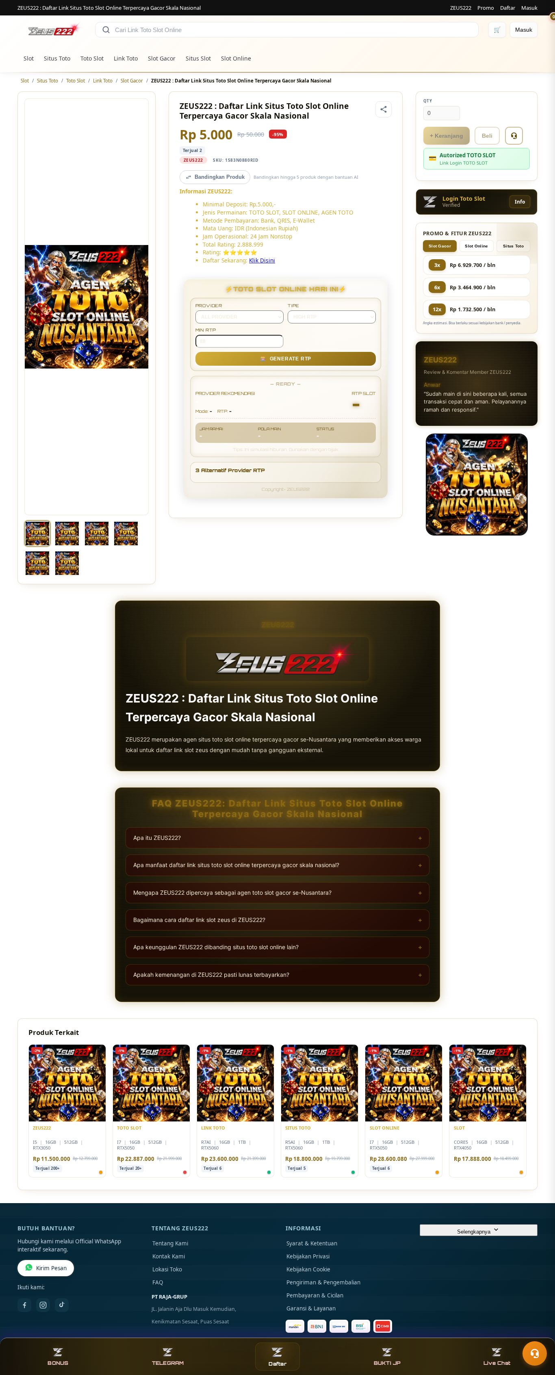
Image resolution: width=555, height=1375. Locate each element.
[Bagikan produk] (383, 109)
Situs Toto (57, 58)
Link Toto (126, 58)
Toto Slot (92, 58)
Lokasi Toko (167, 1269)
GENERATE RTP (285, 359)
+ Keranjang (446, 135)
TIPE (293, 305)
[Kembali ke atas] (537, 1333)
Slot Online (236, 58)
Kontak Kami (168, 1256)
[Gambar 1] (37, 534)
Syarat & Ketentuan (311, 1243)
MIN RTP (206, 329)
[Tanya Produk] (514, 136)
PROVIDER (208, 305)
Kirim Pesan (51, 1268)
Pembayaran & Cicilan (314, 1295)
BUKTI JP (387, 1363)
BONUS (58, 1363)
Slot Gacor (162, 58)
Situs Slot (198, 58)
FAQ (157, 1282)
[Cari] (106, 30)
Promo (485, 7)
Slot (29, 58)
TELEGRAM (168, 1363)
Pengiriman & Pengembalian (323, 1282)
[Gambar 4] (126, 534)
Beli (487, 135)
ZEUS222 (460, 7)
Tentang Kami (170, 1243)
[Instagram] (43, 1305)
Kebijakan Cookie (308, 1269)
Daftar (507, 7)
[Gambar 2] (67, 534)
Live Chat (496, 1363)
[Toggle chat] (534, 1353)
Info (520, 201)
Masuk (529, 7)
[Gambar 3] (97, 534)
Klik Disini (262, 260)
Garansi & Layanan (311, 1308)
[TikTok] (62, 1305)
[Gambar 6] (67, 563)
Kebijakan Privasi (308, 1256)
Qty (427, 101)
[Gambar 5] (37, 563)
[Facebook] (24, 1305)
